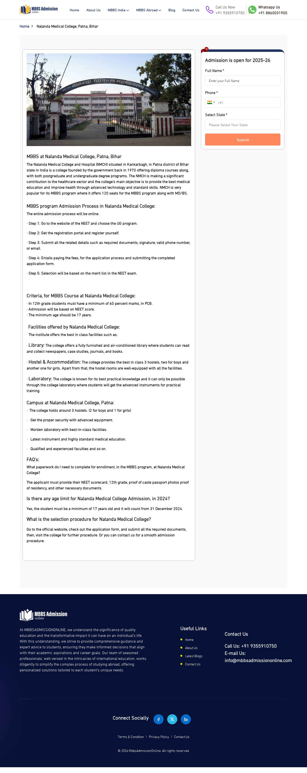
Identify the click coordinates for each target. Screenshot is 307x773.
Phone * (211, 92)
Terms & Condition (131, 736)
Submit (243, 139)
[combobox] (210, 102)
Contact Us (191, 9)
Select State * (216, 114)
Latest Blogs (193, 656)
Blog (171, 9)
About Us (93, 9)
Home (74, 9)
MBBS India (116, 9)
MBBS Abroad (147, 9)
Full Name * (214, 70)
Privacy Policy (159, 736)
